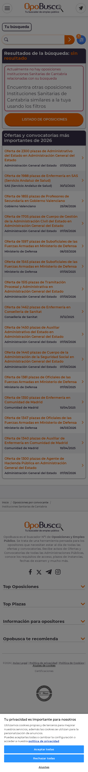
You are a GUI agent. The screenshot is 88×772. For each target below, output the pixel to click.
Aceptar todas (44, 749)
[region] (44, 742)
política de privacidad (43, 741)
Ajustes (44, 767)
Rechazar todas (44, 758)
